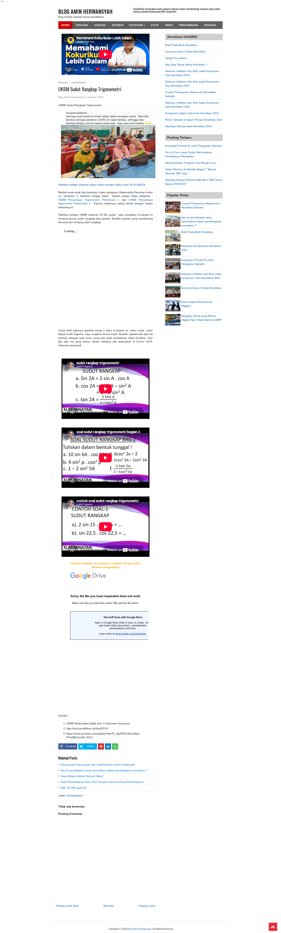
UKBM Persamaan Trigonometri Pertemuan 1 (88, 199)
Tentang (82, 25)
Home (65, 25)
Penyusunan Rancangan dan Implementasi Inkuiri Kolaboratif (98, 764)
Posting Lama (147, 905)
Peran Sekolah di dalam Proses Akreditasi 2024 (194, 119)
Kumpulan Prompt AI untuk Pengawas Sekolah (193, 145)
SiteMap (118, 25)
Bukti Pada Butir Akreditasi (181, 45)
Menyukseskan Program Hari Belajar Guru (190, 162)
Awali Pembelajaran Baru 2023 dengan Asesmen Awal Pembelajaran (102, 781)
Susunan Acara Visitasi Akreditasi (185, 51)
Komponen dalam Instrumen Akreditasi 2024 (192, 113)
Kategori (137, 25)
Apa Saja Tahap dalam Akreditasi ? (186, 64)
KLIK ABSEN (137, 184)
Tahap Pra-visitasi (176, 58)
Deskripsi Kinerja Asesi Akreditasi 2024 (188, 126)
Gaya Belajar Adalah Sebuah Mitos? (82, 776)
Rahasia (210, 25)
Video (169, 25)
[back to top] (273, 927)
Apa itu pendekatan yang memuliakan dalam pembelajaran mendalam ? (104, 770)
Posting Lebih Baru (67, 905)
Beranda (108, 905)
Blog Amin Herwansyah (85, 11)
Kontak (100, 25)
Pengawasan (188, 25)
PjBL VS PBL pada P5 (74, 787)
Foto (155, 25)
